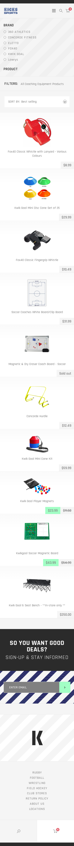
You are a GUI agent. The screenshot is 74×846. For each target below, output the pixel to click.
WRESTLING (37, 783)
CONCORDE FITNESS (22, 37)
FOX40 (12, 48)
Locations (37, 809)
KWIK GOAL (16, 54)
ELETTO (13, 43)
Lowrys (13, 60)
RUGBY (37, 772)
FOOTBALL (37, 778)
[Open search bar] (61, 11)
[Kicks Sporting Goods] (11, 11)
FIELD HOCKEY (37, 788)
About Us (37, 804)
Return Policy (37, 798)
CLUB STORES (37, 793)
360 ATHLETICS (19, 32)
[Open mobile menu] (54, 10)
